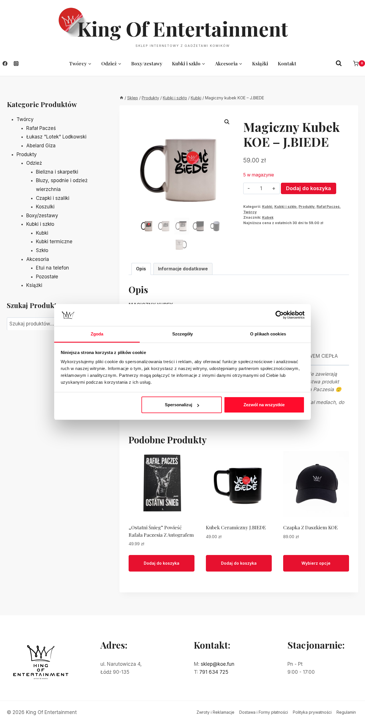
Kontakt (287, 63)
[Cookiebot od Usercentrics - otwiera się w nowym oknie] (280, 315)
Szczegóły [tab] (182, 333)
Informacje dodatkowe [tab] (183, 269)
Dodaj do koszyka (308, 188)
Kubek (267, 217)
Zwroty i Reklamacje (215, 712)
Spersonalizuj (178, 404)
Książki (260, 63)
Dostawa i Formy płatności (263, 712)
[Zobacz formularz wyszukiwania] (338, 63)
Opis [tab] (141, 269)
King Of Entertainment (182, 28)
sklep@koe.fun (217, 664)
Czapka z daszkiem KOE (310, 527)
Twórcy (250, 212)
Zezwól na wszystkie (264, 404)
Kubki (267, 206)
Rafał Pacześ (328, 206)
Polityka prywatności (312, 712)
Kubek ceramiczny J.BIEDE (236, 527)
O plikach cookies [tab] (268, 333)
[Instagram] (16, 63)
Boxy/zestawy (146, 63)
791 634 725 (213, 672)
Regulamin (346, 712)
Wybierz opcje (315, 563)
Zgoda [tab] (97, 333)
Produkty (307, 206)
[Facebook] (5, 63)
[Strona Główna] (121, 97)
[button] (227, 122)
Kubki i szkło (285, 206)
